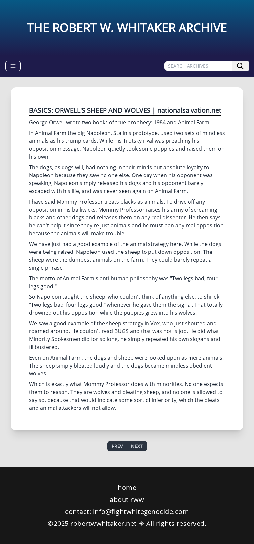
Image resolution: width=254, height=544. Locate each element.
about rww (127, 499)
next (137, 446)
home (127, 487)
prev (117, 446)
